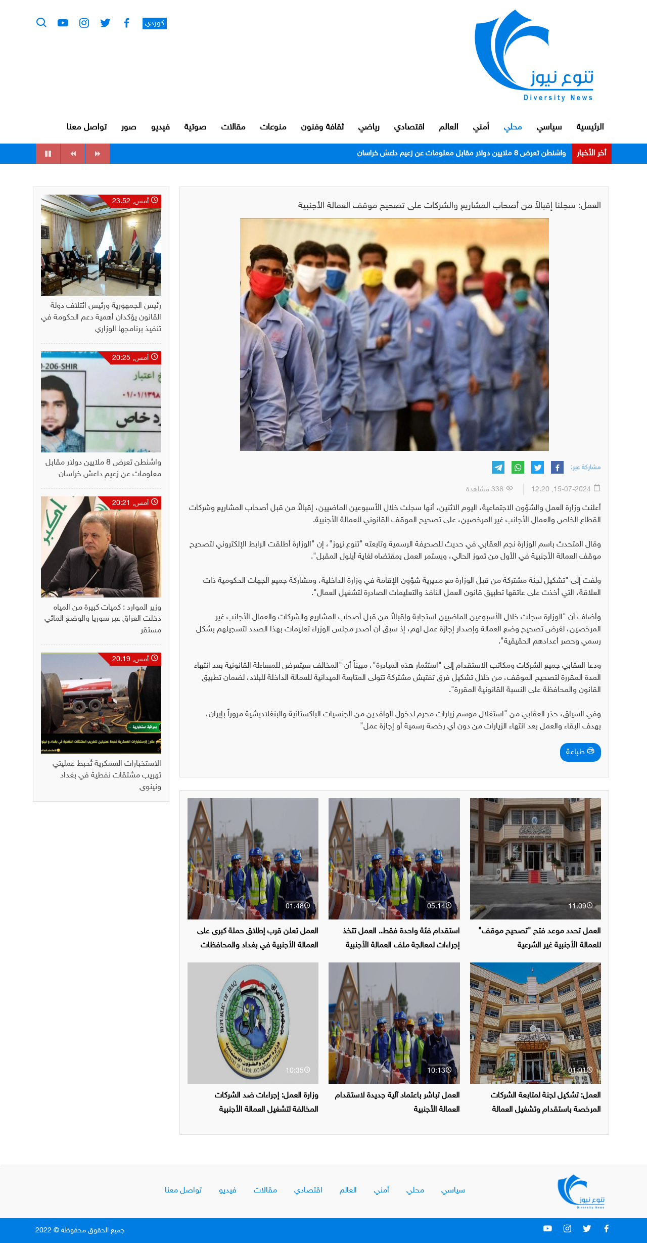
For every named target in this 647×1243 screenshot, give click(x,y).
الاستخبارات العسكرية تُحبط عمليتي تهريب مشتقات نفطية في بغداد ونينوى (107, 775)
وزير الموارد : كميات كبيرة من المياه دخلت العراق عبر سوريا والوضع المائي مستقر (448, 153)
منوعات (273, 127)
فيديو (160, 127)
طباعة (576, 752)
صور (128, 127)
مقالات (233, 127)
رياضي (369, 127)
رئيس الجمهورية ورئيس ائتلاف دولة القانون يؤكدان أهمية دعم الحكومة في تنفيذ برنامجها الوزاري (101, 317)
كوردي (154, 23)
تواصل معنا (87, 127)
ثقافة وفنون (322, 127)
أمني (481, 127)
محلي (513, 127)
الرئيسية (590, 127)
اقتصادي (409, 127)
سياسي (549, 127)
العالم (448, 127)
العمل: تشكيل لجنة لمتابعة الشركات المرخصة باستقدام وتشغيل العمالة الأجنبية (546, 1109)
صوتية (195, 127)
